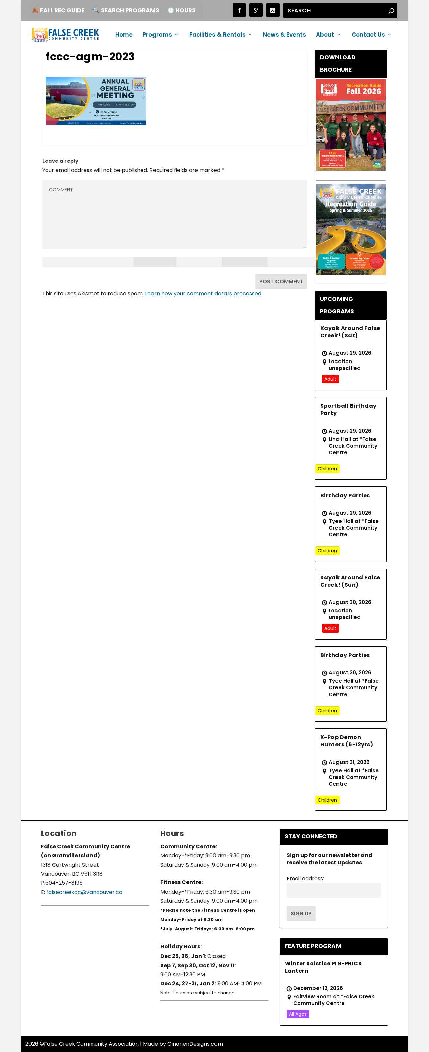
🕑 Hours (181, 10)
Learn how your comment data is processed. (203, 294)
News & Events (284, 35)
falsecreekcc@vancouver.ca (83, 892)
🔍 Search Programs (126, 10)
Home (124, 35)
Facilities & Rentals (217, 35)
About (325, 35)
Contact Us (368, 35)
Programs (157, 35)
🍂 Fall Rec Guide (58, 10)
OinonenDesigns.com (195, 1044)
